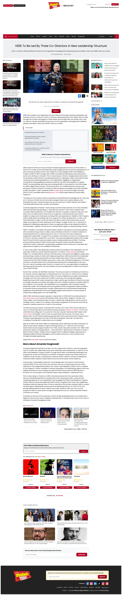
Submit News (84, 587)
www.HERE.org (36, 340)
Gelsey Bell (58, 190)
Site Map (97, 587)
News (32, 36)
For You (30, 405)
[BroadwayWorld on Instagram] (91, 583)
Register (102, 36)
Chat (50, 36)
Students (61, 36)
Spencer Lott (53, 192)
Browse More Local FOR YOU (75, 429)
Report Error (105, 587)
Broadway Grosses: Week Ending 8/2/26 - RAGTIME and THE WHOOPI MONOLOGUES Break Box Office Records (11, 89)
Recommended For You (98, 175)
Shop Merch (9, 5)
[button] (117, 36)
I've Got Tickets (31, 487)
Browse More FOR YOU (104, 222)
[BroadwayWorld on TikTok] (99, 583)
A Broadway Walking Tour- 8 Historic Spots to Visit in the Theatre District (11, 105)
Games (74, 36)
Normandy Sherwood (30, 298)
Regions (91, 587)
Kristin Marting (71, 252)
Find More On (55, 495)
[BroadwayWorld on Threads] (103, 583)
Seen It (31, 484)
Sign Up (56, 111)
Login (110, 36)
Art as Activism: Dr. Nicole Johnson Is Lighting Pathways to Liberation (35, 143)
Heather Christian (72, 310)
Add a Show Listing (19, 5)
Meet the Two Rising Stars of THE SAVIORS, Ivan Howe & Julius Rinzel (111, 95)
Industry (44, 36)
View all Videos (96, 101)
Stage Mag (81, 36)
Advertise (59, 587)
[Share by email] (87, 96)
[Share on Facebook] (79, 96)
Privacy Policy (104, 590)
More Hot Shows (98, 167)
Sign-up (107, 4)
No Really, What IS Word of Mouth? (34, 132)
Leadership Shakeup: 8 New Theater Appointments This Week (35, 137)
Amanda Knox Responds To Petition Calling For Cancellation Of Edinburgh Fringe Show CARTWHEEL (111, 77)
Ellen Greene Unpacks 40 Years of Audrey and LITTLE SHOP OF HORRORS (111, 87)
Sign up (113, 239)
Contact (71, 587)
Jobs (55, 36)
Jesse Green (27, 314)
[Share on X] (83, 96)
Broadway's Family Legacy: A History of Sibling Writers (11, 120)
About (65, 587)
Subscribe (81, 555)
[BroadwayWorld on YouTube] (107, 583)
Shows (38, 36)
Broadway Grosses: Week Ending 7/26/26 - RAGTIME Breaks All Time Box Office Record (10, 71)
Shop (67, 36)
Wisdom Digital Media (81, 590)
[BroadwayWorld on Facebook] (87, 583)
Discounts (112, 167)
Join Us (77, 587)
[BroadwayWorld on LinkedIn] (95, 583)
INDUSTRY (68, 6)
